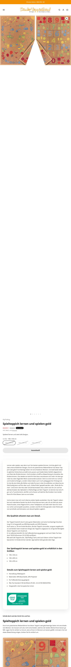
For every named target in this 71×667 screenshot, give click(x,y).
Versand (14, 430)
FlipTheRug (6, 420)
